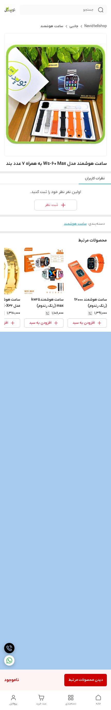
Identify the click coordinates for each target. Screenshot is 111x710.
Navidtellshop (95, 26)
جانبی (73, 26)
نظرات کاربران (95, 178)
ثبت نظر (51, 205)
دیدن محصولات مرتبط (85, 679)
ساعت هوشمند (51, 26)
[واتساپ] (9, 660)
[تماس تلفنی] (9, 648)
